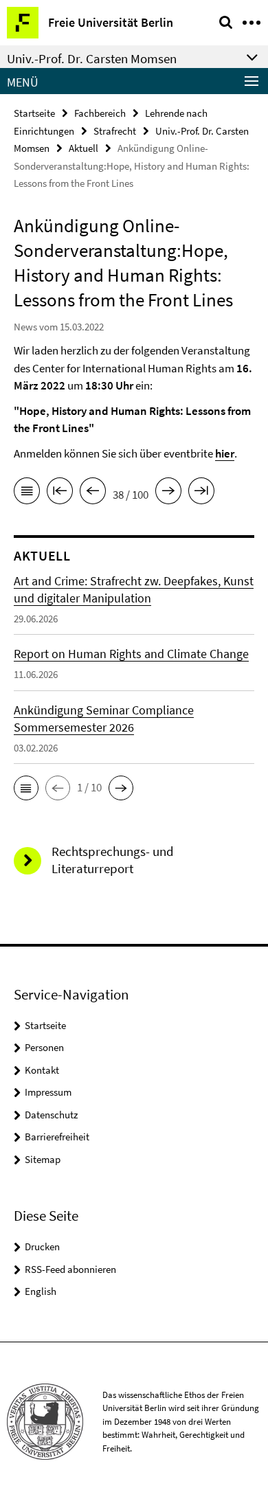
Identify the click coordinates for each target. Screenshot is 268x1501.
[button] (26, 788)
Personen (44, 1047)
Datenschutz (51, 1114)
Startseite (34, 113)
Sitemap (42, 1159)
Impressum (48, 1091)
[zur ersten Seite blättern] (60, 493)
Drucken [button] (42, 1246)
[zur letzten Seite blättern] (201, 493)
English (40, 1291)
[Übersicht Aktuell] (27, 493)
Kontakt (42, 1069)
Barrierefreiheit (57, 1136)
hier (224, 453)
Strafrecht (114, 130)
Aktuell (83, 148)
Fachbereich (100, 113)
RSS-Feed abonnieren (70, 1269)
